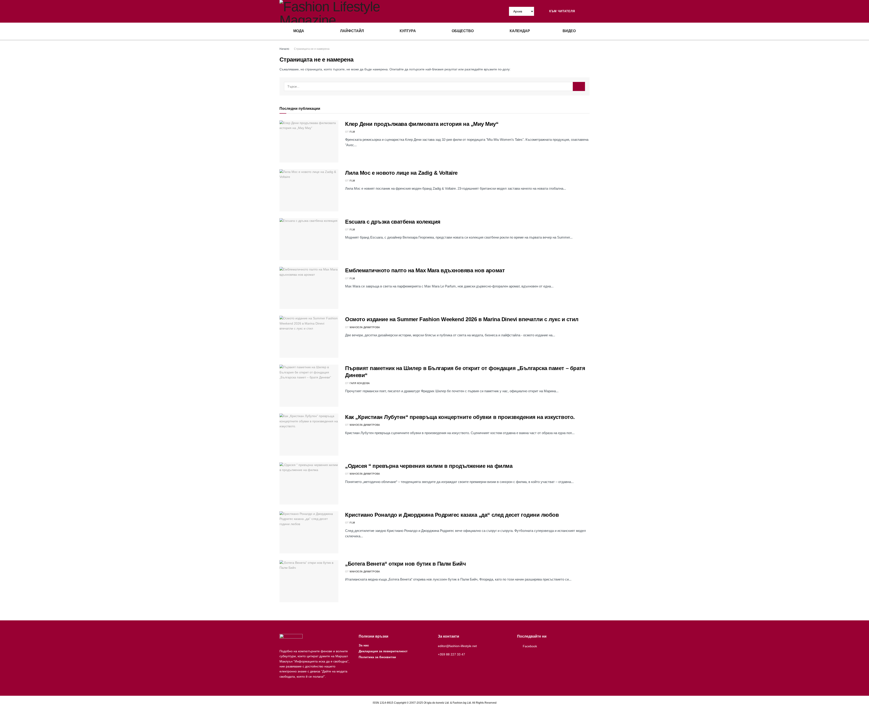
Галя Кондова (360, 383)
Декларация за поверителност (383, 651)
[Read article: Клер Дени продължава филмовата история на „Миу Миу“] (308, 141)
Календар (520, 31)
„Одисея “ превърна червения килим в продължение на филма (428, 466)
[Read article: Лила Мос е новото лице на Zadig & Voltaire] (308, 190)
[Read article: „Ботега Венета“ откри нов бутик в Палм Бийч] (308, 581)
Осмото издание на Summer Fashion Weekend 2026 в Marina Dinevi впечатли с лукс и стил (461, 319)
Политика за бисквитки (377, 657)
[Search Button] (588, 11)
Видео (569, 31)
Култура (408, 31)
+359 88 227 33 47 (451, 654)
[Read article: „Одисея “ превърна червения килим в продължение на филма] (308, 483)
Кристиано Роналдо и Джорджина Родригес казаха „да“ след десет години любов (452, 515)
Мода (298, 31)
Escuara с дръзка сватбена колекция (392, 222)
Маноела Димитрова (365, 327)
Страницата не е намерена (311, 48)
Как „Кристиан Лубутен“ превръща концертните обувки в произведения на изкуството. (460, 417)
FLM (352, 131)
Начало (284, 48)
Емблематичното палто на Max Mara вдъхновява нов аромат (425, 270)
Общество (463, 31)
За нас (364, 645)
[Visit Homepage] (356, 11)
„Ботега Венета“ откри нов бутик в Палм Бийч (405, 564)
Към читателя (561, 11)
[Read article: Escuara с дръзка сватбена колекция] (308, 239)
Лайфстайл (352, 31)
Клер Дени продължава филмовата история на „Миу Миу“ (422, 124)
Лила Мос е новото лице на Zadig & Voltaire (401, 173)
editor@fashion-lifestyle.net (457, 646)
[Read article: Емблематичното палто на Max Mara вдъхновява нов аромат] (308, 288)
